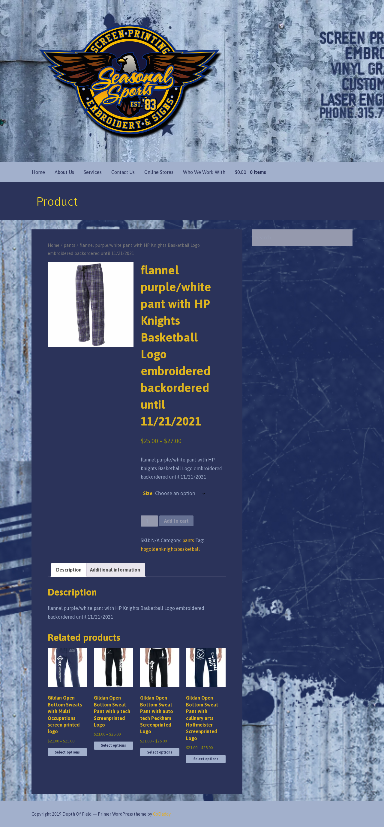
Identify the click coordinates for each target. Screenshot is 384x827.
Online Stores (158, 172)
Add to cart (176, 521)
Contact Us (123, 172)
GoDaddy (162, 814)
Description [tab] (69, 569)
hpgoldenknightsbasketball (170, 549)
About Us (64, 172)
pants (69, 245)
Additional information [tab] (115, 569)
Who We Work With (204, 172)
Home (38, 172)
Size (147, 493)
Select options (67, 752)
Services (93, 172)
